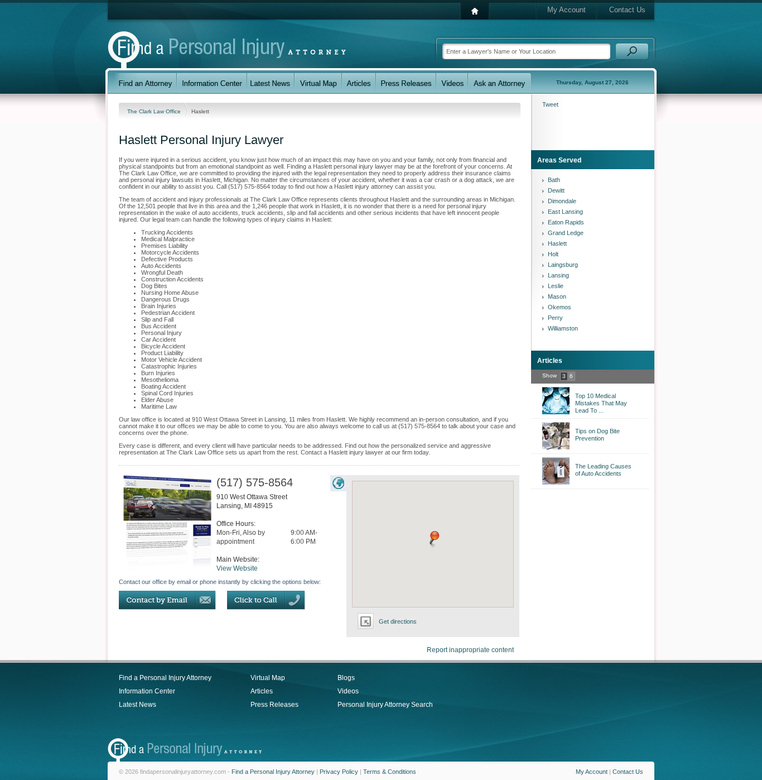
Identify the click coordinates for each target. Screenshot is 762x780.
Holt (553, 254)
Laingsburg (563, 264)
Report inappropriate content (470, 650)
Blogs (346, 678)
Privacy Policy (339, 771)
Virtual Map (267, 678)
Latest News (137, 705)
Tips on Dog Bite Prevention (597, 435)
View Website (237, 568)
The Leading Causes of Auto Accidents (603, 470)
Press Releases (274, 705)
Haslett (557, 243)
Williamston (563, 328)
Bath (554, 179)
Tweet (550, 104)
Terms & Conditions (389, 771)
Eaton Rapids (566, 222)
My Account (566, 10)
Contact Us (627, 10)
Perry (555, 317)
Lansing (558, 275)
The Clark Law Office (154, 111)
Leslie (555, 286)
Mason (557, 296)
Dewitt (556, 190)
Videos (348, 691)
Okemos (559, 307)
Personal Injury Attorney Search (385, 705)
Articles (261, 691)
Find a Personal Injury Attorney (165, 678)
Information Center (147, 691)
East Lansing (565, 211)
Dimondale (562, 201)
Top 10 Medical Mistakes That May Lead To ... (601, 403)
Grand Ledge (565, 232)
